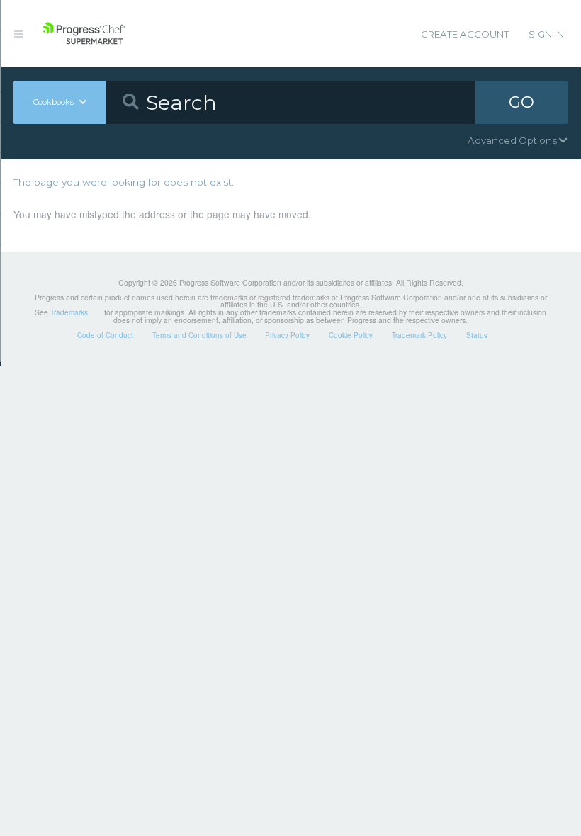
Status (476, 335)
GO (521, 102)
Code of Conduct (105, 335)
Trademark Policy (419, 335)
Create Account (465, 34)
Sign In (546, 34)
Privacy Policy (287, 335)
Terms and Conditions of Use (199, 335)
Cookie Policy (351, 335)
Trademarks (69, 312)
